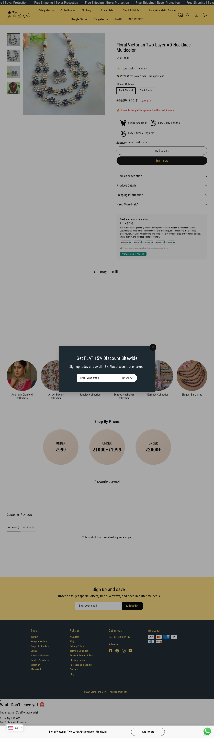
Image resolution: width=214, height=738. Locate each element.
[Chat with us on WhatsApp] (207, 731)
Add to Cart (148, 731)
